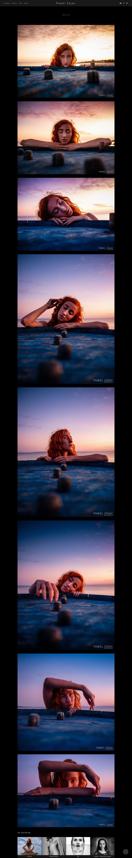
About (26, 3)
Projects (14, 3)
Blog (20, 3)
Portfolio (6, 3)
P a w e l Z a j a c (66, 3)
